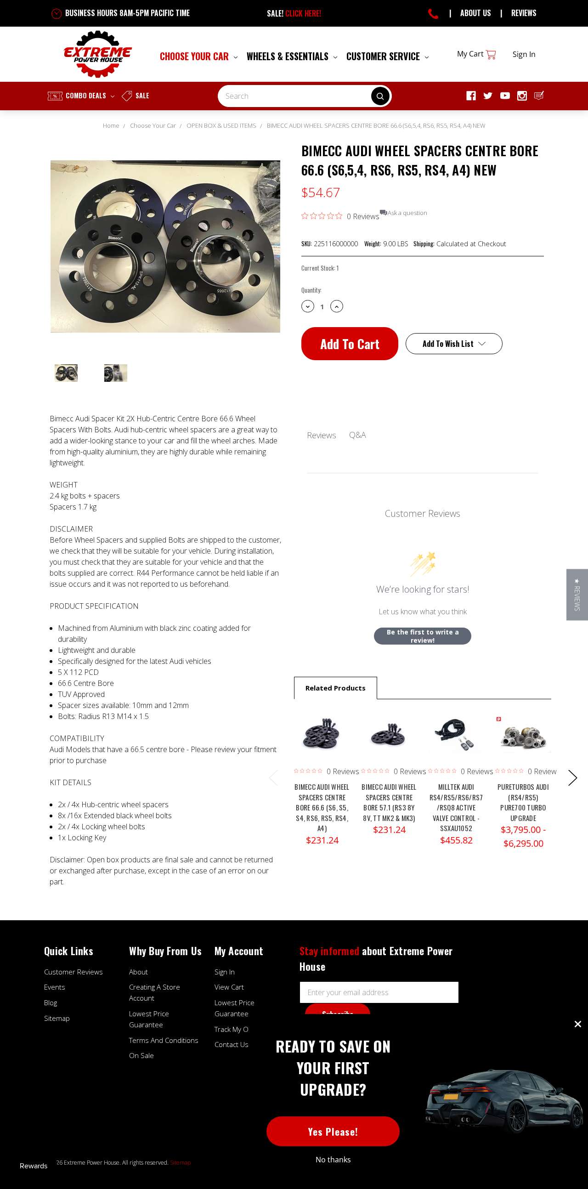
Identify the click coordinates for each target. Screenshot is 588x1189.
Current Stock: (320, 268)
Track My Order (238, 1029)
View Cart (229, 986)
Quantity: (311, 290)
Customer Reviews (73, 971)
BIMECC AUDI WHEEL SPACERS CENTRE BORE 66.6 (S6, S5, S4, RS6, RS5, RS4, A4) (321, 807)
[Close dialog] (577, 1024)
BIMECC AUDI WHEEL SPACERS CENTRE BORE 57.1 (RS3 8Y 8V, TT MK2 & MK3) (389, 802)
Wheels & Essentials (289, 56)
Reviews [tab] (321, 435)
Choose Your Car (195, 56)
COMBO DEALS (86, 95)
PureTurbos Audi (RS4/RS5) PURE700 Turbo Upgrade (523, 802)
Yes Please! (333, 1131)
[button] (577, 594)
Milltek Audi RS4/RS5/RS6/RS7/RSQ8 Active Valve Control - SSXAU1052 (456, 807)
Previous (273, 777)
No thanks (333, 1160)
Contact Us (232, 1044)
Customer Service (384, 56)
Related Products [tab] (335, 687)
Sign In (225, 971)
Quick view (322, 721)
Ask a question (407, 213)
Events (54, 986)
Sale (141, 95)
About (138, 971)
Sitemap (57, 1018)
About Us (475, 12)
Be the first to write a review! (423, 636)
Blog (50, 1002)
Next (572, 777)
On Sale (141, 1055)
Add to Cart (456, 743)
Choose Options (322, 744)
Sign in (524, 54)
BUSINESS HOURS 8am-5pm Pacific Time (126, 12)
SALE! (294, 13)
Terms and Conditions (163, 1040)
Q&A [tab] (357, 434)
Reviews (524, 12)
